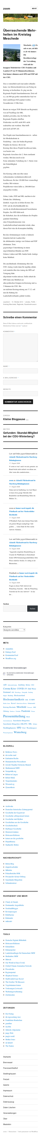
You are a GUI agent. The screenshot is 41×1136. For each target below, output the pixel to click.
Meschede (21, 706)
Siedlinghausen (9, 727)
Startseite (7, 1056)
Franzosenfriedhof (10, 1068)
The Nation (9, 1046)
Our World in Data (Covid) (15, 962)
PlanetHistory (10, 841)
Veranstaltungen (9, 1113)
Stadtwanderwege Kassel (14, 978)
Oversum (18, 711)
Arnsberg (21, 685)
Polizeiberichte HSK (12, 873)
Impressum (7, 1090)
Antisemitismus (12, 685)
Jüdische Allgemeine (12, 1030)
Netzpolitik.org (10, 771)
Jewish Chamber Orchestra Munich (18, 765)
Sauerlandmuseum (30, 304)
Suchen (6, 603)
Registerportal (10, 972)
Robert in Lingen (11, 774)
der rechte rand (10, 755)
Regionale (20, 304)
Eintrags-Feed (10, 652)
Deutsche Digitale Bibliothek (15, 940)
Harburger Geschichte (13, 828)
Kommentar (9, 331)
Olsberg (6, 711)
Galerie (6, 1085)
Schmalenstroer (11, 883)
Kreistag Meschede (9, 304)
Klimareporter (10, 950)
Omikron (12, 711)
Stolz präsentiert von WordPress (28, 1131)
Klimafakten (9, 946)
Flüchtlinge (18, 692)
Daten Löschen (9, 1107)
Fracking (30, 692)
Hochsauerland (19, 695)
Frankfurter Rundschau (13, 1020)
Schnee (35, 724)
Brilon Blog (9, 863)
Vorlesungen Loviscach (13, 988)
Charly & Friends (11, 902)
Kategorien (7, 626)
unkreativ (8, 921)
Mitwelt (8, 959)
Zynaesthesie (10, 787)
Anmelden (9, 648)
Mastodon (7, 1124)
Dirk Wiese (32, 688)
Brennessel (7, 1062)
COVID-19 (22, 688)
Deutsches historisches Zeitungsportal (18, 809)
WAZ (24, 728)
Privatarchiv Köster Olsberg (15, 876)
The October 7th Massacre (14, 982)
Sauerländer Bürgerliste (21, 720)
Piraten (33, 711)
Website (7, 389)
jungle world (9, 1036)
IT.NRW (32, 700)
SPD (19, 727)
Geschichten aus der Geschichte (16, 822)
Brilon (28, 685)
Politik (33, 302)
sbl (34, 45)
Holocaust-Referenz (12, 835)
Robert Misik (10, 777)
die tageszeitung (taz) (13, 1017)
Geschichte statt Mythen (14, 819)
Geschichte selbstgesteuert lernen (17, 816)
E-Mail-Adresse (11, 378)
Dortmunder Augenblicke (14, 905)
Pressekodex (9, 969)
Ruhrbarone (9, 915)
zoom (6, 8)
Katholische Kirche (22, 703)
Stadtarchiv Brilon (12, 845)
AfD (5, 684)
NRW (34, 707)
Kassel (13, 703)
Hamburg (10, 695)
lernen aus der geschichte (14, 838)
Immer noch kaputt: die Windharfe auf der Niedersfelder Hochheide (21, 511)
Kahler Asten (6, 703)
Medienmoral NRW (12, 768)
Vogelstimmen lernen (13, 985)
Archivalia (9, 806)
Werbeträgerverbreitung (13, 991)
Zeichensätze (10, 995)
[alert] (20, 674)
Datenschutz (8, 1096)
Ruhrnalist (9, 918)
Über (5, 1118)
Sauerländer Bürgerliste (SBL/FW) (15, 724)
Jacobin (8, 1026)
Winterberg (20, 732)
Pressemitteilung (14, 716)
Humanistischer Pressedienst (15, 761)
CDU (32, 685)
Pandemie (25, 710)
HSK (26, 700)
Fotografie (24, 692)
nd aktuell (9, 1042)
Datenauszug (8, 1101)
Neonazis (29, 707)
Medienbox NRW (11, 956)
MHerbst (8, 870)
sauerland (6, 302)
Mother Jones (10, 1039)
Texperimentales (11, 781)
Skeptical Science (11, 975)
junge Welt (9, 1033)
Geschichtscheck (11, 825)
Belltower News (11, 752)
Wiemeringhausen (8, 732)
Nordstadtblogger (11, 908)
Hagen (5, 695)
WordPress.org (10, 658)
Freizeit (6, 1079)
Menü (34, 8)
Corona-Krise (9, 688)
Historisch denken (11, 832)
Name (6, 366)
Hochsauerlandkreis (13, 699)
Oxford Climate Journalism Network (18, 966)
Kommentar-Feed (11, 655)
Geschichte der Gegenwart (15, 812)
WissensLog (9, 784)
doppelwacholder (11, 867)
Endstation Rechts (11, 758)
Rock (28, 717)
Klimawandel (31, 703)
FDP (13, 692)
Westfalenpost (32, 728)
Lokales (27, 302)
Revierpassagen (11, 911)
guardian (8, 1023)
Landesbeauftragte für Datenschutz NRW (20, 953)
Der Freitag (9, 1013)
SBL (30, 723)
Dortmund (7, 692)
